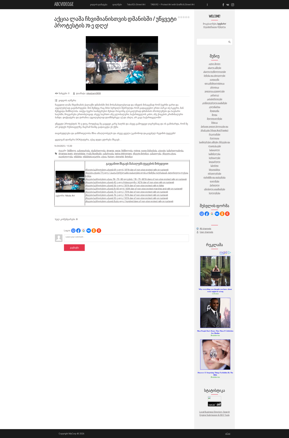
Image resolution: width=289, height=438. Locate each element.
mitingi (137, 150)
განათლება (155, 153)
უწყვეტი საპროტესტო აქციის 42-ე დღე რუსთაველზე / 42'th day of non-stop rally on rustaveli (129, 182)
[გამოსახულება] (70, 181)
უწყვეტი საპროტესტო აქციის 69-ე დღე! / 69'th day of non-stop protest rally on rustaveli (126, 170)
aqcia (117, 150)
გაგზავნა (74, 247)
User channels (206, 232)
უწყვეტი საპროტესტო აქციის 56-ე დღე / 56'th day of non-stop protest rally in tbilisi (124, 185)
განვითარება (83, 150)
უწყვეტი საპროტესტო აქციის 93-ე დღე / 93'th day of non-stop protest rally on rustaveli (126, 198)
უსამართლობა (98, 150)
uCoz (227, 433)
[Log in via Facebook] (78, 230)
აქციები (162, 150)
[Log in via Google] (83, 230)
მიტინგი (129, 156)
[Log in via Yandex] (99, 230)
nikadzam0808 (93, 93)
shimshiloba (79, 153)
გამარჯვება (108, 153)
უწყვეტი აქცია (169, 153)
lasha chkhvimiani (123, 153)
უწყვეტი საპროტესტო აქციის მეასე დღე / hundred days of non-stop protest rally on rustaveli (129, 201)
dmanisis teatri (66, 153)
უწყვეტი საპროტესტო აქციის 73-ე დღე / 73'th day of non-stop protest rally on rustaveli (126, 192)
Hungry (111, 156)
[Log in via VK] (88, 230)
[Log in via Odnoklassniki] (94, 230)
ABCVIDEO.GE (64, 4)
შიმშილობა (127, 150)
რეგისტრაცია (210, 27)
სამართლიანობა (175, 150)
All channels (205, 228)
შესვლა (222, 27)
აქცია (104, 156)
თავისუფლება (66, 156)
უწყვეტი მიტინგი (141, 153)
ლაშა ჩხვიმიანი (94, 153)
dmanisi (110, 150)
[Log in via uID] (73, 230)
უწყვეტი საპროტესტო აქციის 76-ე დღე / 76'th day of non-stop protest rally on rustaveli (126, 195)
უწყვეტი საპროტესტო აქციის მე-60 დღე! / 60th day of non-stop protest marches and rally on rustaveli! (133, 189)
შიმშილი (71, 150)
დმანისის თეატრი (91, 156)
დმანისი (78, 156)
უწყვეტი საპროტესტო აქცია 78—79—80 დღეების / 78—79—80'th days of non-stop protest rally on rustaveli (136, 179)
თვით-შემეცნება (149, 150)
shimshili (119, 156)
